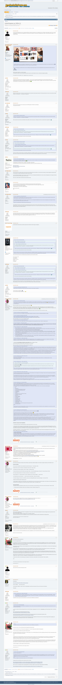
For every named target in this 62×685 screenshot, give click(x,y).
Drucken (56, 28)
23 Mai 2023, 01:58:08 (15, 298)
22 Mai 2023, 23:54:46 (15, 139)
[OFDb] (5, 252)
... (31, 28)
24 (30, 669)
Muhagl (7, 91)
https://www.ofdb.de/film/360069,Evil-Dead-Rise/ (32, 455)
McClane (10, 16)
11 (17, 669)
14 (21, 28)
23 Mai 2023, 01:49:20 (15, 285)
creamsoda (8, 103)
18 (25, 28)
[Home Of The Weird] (5, 58)
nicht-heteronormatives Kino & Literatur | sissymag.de (27, 492)
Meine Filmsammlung (16, 165)
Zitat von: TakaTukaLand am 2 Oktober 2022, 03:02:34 (20, 326)
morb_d (28, 16)
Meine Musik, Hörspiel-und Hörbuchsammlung (19, 166)
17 (24, 28)
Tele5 (47, 16)
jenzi (7, 510)
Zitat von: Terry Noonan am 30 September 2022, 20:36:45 (21, 312)
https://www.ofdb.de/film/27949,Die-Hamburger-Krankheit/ (21, 612)
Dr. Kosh (12, 16)
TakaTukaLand (50, 16)
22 (28, 669)
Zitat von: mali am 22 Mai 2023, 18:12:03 (19, 46)
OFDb (7, 21)
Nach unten (6, 28)
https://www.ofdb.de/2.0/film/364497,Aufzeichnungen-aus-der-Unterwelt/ (24, 316)
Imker (7, 523)
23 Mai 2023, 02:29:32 (15, 496)
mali (30, 16)
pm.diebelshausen (39, 16)
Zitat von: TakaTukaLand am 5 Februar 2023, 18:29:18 (21, 362)
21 (27, 669)
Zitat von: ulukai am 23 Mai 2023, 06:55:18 (19, 651)
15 (22, 28)
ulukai (7, 537)
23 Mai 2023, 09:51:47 (15, 579)
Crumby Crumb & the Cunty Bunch (21, 16)
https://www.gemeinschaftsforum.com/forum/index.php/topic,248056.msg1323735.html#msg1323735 (27, 666)
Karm (26, 16)
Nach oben (6, 669)
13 (20, 28)
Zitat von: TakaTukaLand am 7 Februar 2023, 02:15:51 (20, 361)
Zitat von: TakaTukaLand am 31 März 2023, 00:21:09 (20, 409)
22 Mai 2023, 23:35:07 (15, 91)
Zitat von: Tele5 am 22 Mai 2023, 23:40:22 (20, 242)
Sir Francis (44, 16)
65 (32, 28)
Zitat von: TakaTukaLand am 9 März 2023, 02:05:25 (20, 382)
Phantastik (8, 579)
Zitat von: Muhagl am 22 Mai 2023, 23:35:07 (19, 115)
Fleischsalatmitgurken (33, 16)
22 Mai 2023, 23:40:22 (15, 113)
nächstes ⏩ (55, 25)
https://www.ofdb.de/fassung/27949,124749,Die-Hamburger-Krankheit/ (23, 615)
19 (26, 28)
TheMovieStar (8, 170)
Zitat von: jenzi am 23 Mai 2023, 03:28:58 (19, 604)
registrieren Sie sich (30, 0)
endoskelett (8, 237)
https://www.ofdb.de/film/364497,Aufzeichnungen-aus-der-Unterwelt (23, 317)
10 (17, 28)
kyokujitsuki (8, 446)
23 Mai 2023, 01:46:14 (15, 264)
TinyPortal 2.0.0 (29, 684)
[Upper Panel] (56, 13)
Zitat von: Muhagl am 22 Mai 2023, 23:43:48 (19, 141)
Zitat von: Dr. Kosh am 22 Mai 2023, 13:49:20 (19, 300)
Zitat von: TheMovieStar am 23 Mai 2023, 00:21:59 (20, 196)
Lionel (7, 182)
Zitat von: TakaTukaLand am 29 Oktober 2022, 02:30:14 (20, 355)
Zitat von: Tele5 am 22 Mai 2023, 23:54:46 (19, 239)
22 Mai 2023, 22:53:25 (15, 44)
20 (27, 28)
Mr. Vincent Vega (9, 223)
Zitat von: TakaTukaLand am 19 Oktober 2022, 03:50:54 (20, 431)
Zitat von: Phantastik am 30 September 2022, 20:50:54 (20, 315)
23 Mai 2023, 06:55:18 (15, 537)
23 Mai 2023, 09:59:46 (15, 591)
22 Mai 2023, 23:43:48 (15, 127)
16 (23, 28)
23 (29, 669)
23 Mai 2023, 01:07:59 (15, 211)
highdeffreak (53, 16)
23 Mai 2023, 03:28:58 (15, 510)
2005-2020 (33, 684)
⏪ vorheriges (51, 25)
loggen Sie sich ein (23, 0)
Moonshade (14, 16)
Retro (7, 157)
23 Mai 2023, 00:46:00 (15, 194)
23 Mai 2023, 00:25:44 (15, 182)
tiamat (42, 16)
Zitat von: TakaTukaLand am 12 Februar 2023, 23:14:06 (20, 371)
